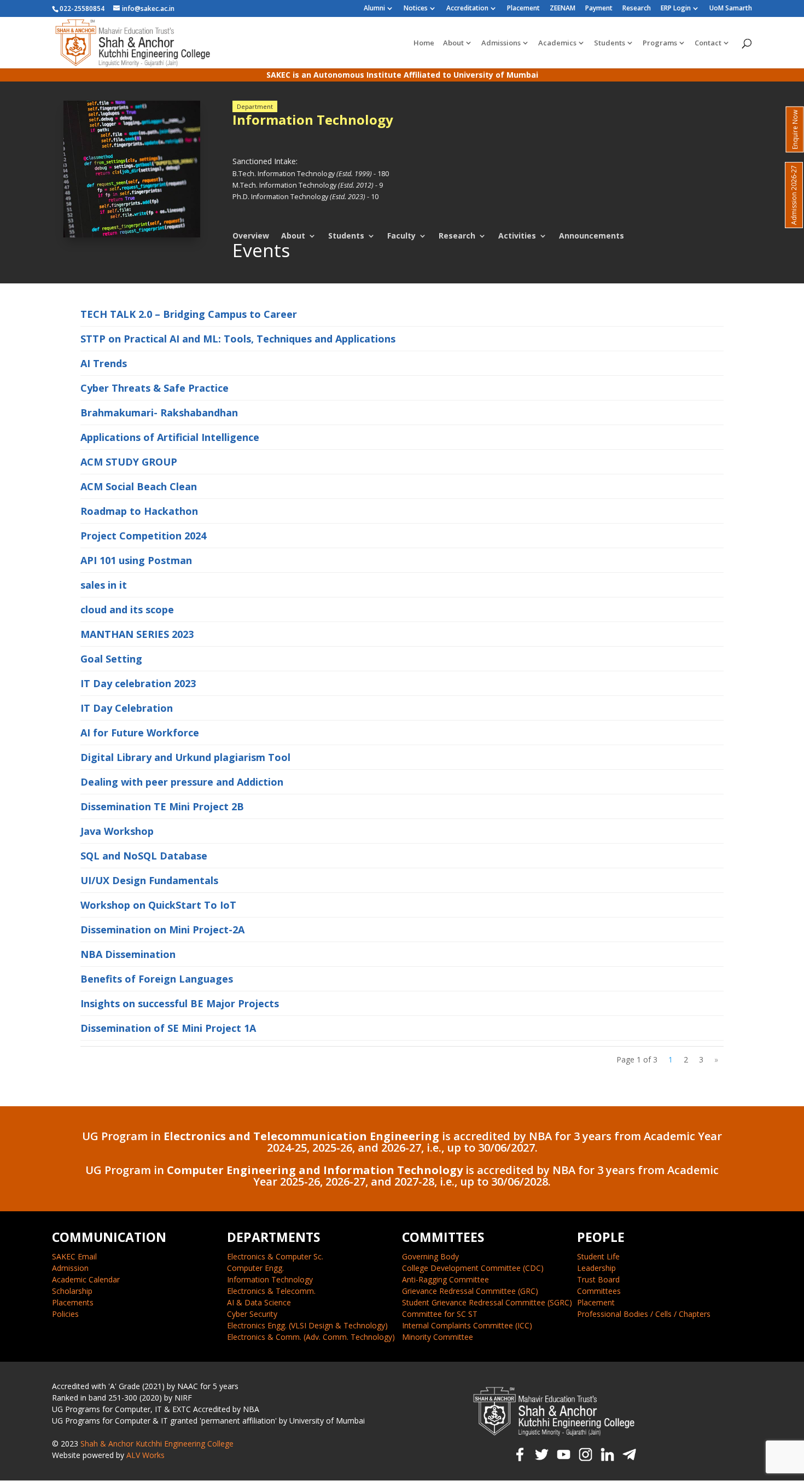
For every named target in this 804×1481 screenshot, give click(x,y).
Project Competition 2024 (143, 535)
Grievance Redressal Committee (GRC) (470, 1291)
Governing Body (430, 1256)
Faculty (401, 236)
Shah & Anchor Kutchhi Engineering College (157, 1443)
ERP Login (676, 9)
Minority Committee (437, 1337)
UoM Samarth (730, 9)
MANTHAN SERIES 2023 (137, 634)
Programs (660, 43)
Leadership (596, 1268)
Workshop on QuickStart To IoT (158, 904)
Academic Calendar (86, 1279)
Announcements (591, 236)
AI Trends (103, 363)
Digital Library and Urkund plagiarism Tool (185, 757)
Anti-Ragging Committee (445, 1279)
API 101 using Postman (136, 560)
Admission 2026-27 (794, 195)
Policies (65, 1314)
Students (609, 43)
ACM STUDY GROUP (128, 461)
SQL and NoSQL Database (143, 855)
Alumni (374, 9)
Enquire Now (795, 129)
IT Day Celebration (126, 708)
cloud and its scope (127, 609)
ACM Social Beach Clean (138, 486)
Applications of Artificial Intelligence (169, 437)
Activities (517, 236)
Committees (599, 1291)
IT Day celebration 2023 (138, 683)
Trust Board (598, 1279)
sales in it (103, 584)
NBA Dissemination (128, 954)
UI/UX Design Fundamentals (149, 880)
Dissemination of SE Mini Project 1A (168, 1028)
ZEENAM (562, 9)
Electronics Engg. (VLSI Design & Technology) (307, 1325)
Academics (557, 43)
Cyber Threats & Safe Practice (154, 387)
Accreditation (467, 9)
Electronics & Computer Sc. (275, 1256)
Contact (708, 43)
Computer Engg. (255, 1268)
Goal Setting (111, 658)
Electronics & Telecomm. (271, 1291)
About (453, 43)
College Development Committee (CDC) (473, 1268)
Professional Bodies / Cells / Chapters (643, 1314)
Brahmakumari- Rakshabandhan (159, 412)
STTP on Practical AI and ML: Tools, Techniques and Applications (237, 338)
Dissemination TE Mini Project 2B (162, 806)
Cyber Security (252, 1314)
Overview (250, 236)
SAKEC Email (74, 1256)
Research (636, 9)
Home (423, 43)
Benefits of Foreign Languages (156, 978)
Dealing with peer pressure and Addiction (181, 781)
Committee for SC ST (439, 1314)
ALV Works (145, 1455)
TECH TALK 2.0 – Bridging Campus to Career (188, 314)
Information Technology (270, 1279)
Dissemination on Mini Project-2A (162, 929)
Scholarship (72, 1291)
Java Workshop (117, 831)
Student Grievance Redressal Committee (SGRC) (487, 1302)
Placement (523, 9)
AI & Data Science (259, 1302)
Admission (70, 1268)
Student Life (598, 1256)
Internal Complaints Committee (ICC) (467, 1325)
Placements (73, 1302)
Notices (416, 9)
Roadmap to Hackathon (139, 511)
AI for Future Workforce (139, 732)
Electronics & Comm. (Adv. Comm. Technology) (311, 1337)
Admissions (501, 43)
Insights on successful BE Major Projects (179, 1003)
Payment (599, 9)
